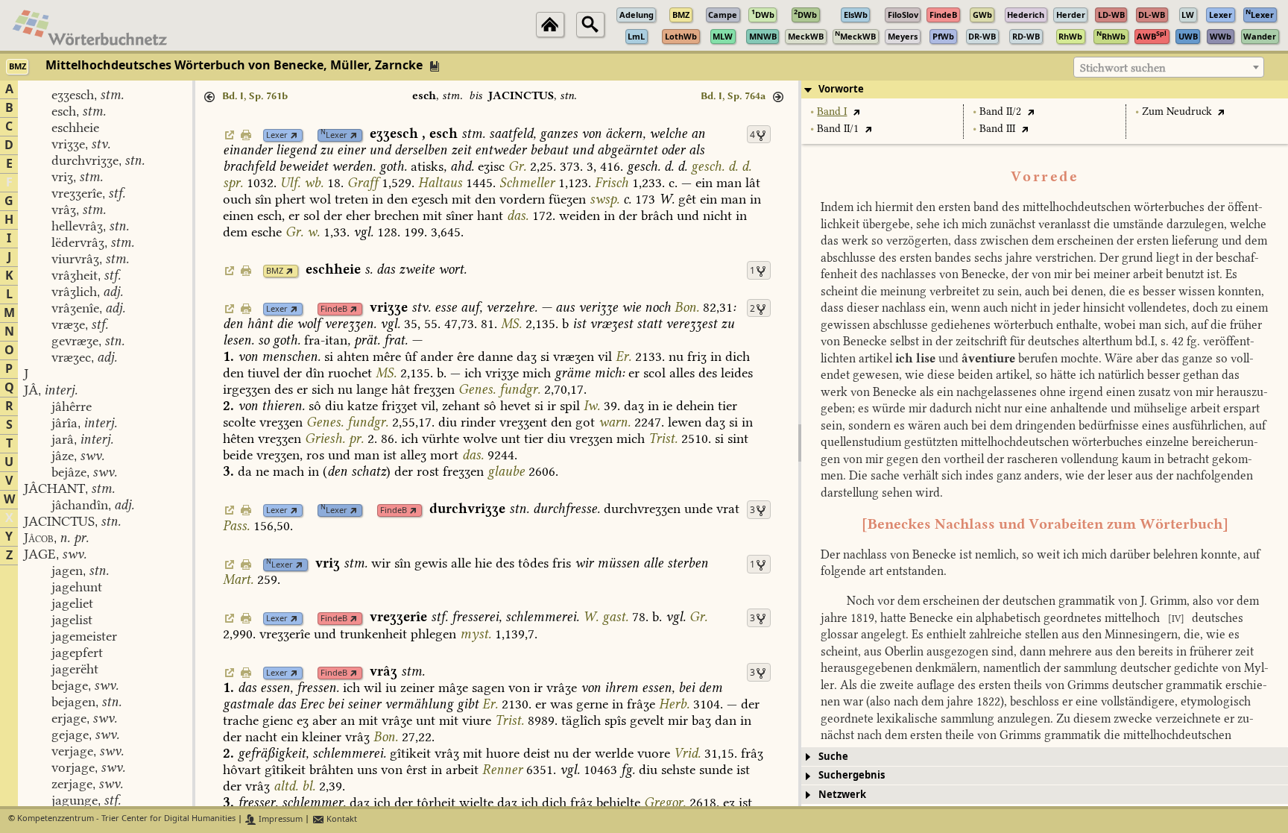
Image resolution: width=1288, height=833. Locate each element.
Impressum (279, 819)
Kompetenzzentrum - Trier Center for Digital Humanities (126, 819)
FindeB (334, 309)
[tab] (1044, 89)
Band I (832, 111)
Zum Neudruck (1177, 111)
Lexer (277, 135)
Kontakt (340, 819)
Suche (833, 756)
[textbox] (1168, 67)
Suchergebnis (851, 775)
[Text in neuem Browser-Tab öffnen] (856, 111)
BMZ (274, 271)
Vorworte (841, 89)
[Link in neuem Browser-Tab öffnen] (294, 135)
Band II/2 (1000, 111)
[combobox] (1168, 67)
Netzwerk (842, 795)
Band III (997, 128)
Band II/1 (838, 128)
